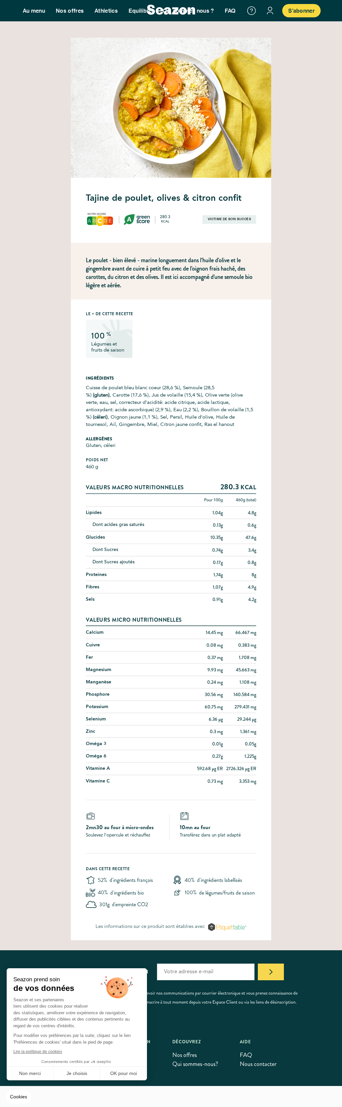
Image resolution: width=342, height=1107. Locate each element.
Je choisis (76, 1073)
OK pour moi (123, 1073)
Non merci (30, 1073)
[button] (18, 1097)
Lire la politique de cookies (37, 1051)
